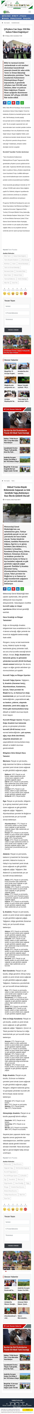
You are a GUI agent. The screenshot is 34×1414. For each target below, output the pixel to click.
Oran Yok (14, 282)
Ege (5, 1179)
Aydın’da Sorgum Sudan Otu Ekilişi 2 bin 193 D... (24, 1290)
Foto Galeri (7, 16)
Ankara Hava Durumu (10, 1191)
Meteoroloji (7, 1164)
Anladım (27, 1409)
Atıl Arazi (7, 263)
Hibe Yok (6, 282)
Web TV (15, 16)
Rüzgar (6, 1187)
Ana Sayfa (7, 23)
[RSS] (22, 1404)
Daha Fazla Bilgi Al (28, 1412)
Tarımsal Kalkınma (9, 279)
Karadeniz (12, 1179)
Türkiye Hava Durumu (10, 1194)
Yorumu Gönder (13, 330)
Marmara (20, 1179)
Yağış (27, 1183)
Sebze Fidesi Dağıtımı (19, 256)
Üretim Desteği (22, 279)
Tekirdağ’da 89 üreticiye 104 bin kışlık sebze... (23, 401)
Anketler (6, 18)
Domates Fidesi (20, 271)
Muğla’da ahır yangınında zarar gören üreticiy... (10, 387)
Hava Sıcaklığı (19, 1183)
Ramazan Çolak (9, 271)
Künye (4, 1405)
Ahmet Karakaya (23, 263)
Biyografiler (27, 18)
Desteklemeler (15, 23)
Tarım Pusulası (12, 250)
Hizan (14, 263)
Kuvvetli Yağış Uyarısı (10, 1172)
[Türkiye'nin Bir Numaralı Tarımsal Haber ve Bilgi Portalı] (6, 11)
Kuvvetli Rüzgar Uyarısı (11, 1175)
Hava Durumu (18, 1164)
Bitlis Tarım (7, 256)
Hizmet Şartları (22, 1405)
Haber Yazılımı (20, 1402)
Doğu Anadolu (8, 1183)
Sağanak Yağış (8, 1168)
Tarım (13, 481)
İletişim (19, 1407)
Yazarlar (23, 16)
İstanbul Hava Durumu (17, 1187)
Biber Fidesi (7, 275)
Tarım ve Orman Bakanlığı (11, 267)
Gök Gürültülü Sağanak (22, 1168)
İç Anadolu (23, 1175)
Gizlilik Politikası (12, 1405)
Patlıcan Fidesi (18, 275)
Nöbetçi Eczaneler (16, 18)
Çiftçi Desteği (25, 260)
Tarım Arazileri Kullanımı (11, 260)
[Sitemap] (26, 1404)
